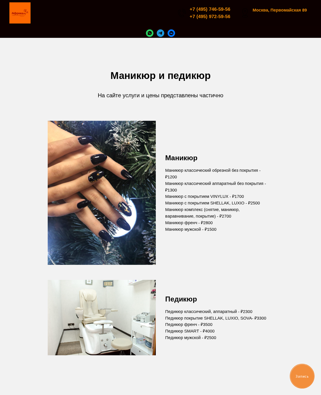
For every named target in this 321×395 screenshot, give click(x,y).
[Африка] (149, 33)
